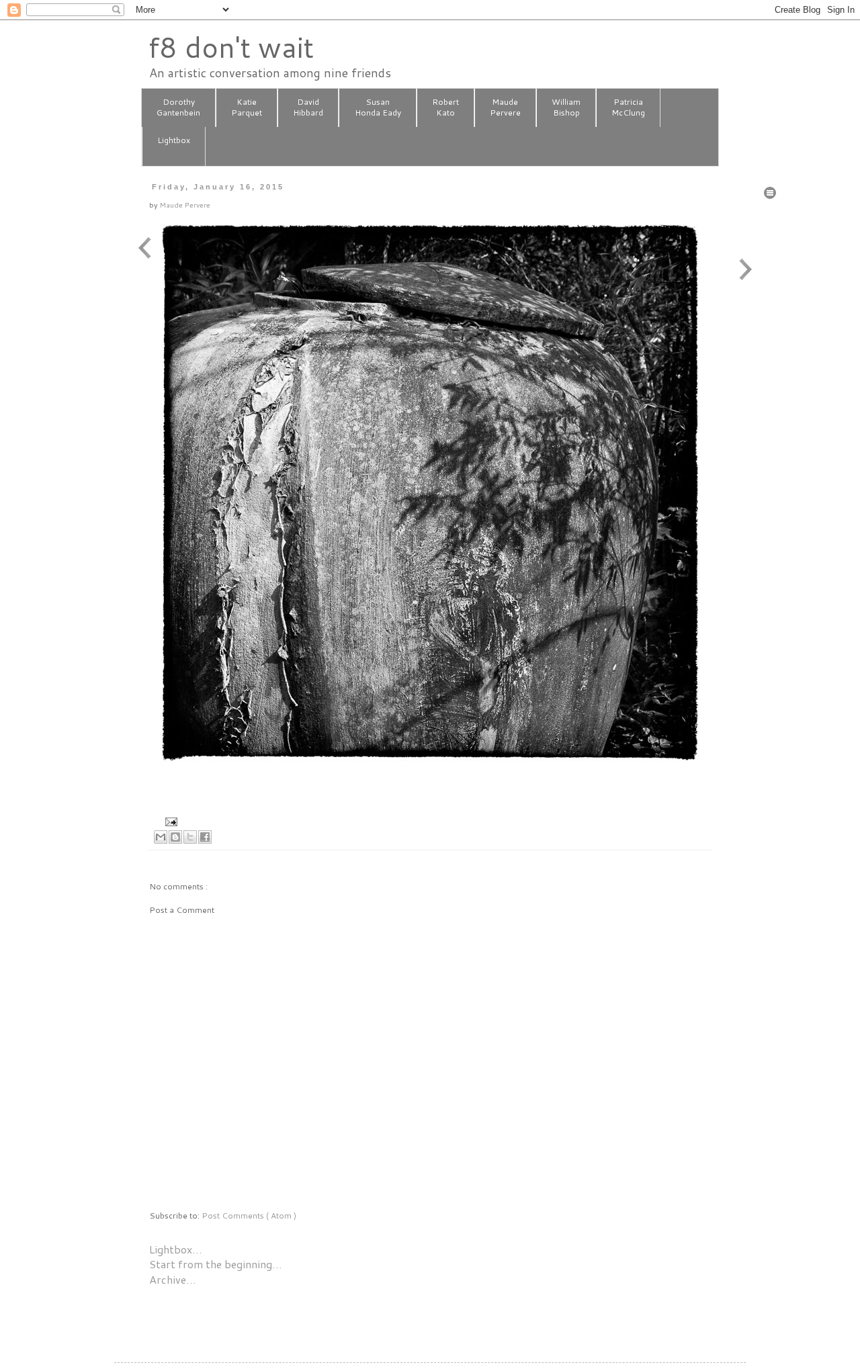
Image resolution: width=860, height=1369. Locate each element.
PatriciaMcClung (628, 107)
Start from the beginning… (215, 1264)
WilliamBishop (566, 107)
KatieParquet (246, 107)
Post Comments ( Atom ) (249, 1215)
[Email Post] (169, 820)
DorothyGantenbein (178, 107)
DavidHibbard (308, 107)
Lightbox (173, 140)
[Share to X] (190, 837)
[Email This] (160, 837)
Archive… (172, 1279)
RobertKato (445, 107)
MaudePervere (505, 107)
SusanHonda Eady (378, 107)
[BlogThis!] (175, 837)
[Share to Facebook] (205, 837)
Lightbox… (175, 1249)
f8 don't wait (231, 47)
